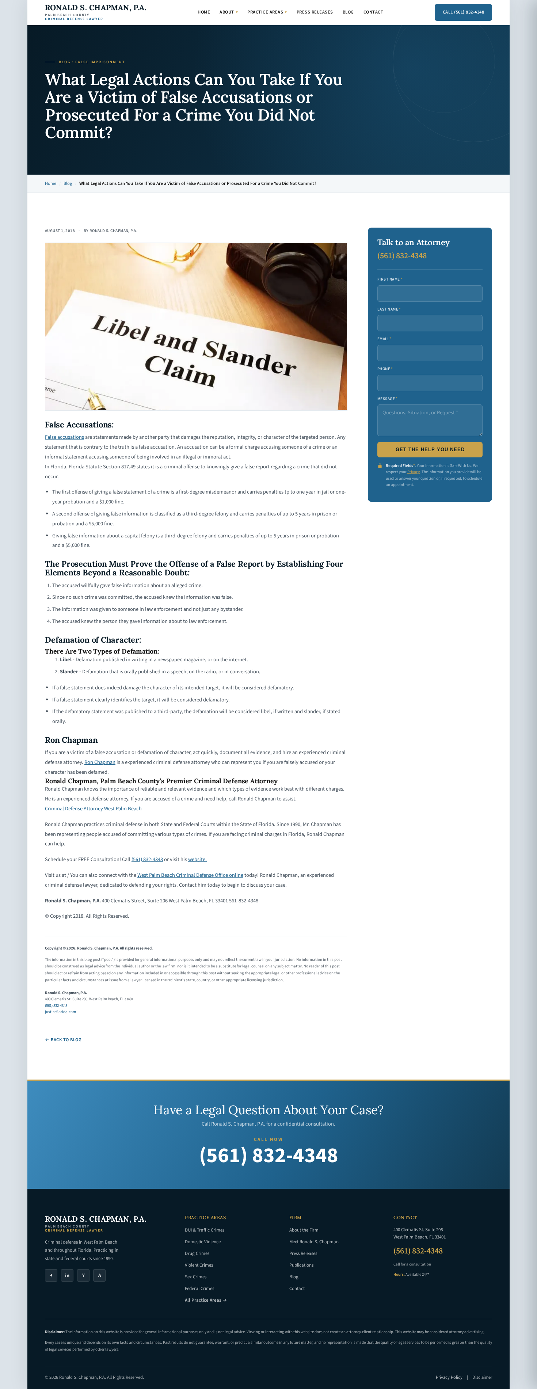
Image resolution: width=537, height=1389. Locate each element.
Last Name (389, 309)
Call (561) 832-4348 (463, 12)
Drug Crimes (197, 1253)
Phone (385, 369)
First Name (390, 279)
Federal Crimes (199, 1288)
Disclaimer (482, 1377)
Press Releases (315, 12)
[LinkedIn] (67, 1275)
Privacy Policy (449, 1377)
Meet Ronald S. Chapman (314, 1241)
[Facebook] (51, 1275)
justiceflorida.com (60, 1012)
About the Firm (304, 1230)
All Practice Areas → (206, 1300)
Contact (373, 12)
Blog (348, 12)
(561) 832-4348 (147, 859)
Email (384, 339)
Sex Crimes (195, 1277)
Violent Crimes (199, 1265)
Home (204, 12)
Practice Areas (267, 12)
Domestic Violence (203, 1241)
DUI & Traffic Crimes (204, 1230)
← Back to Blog (63, 1039)
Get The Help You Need (430, 449)
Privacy (413, 472)
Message (387, 399)
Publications (301, 1265)
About (229, 12)
